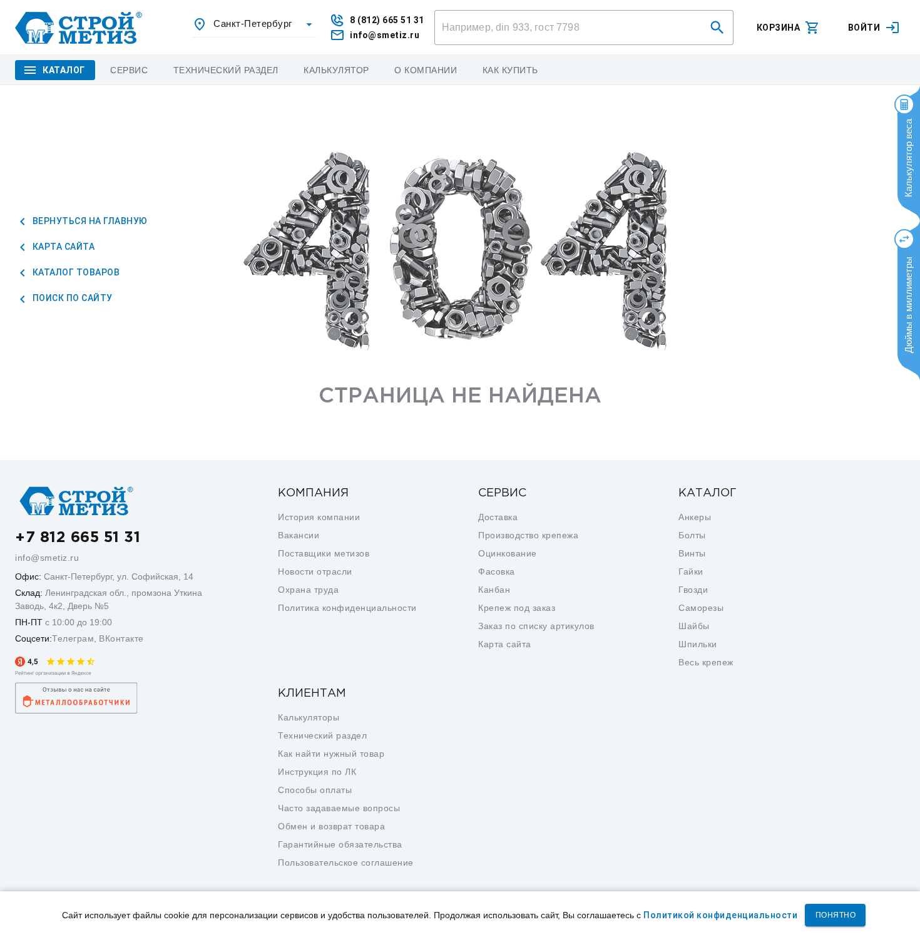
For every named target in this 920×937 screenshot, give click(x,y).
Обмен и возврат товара (331, 826)
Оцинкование (507, 553)
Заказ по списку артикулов (536, 626)
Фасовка (496, 571)
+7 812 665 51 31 (77, 538)
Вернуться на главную (89, 221)
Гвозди (693, 590)
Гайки (690, 571)
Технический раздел (322, 735)
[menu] (129, 70)
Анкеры (694, 517)
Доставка (498, 517)
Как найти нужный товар (331, 754)
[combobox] (254, 24)
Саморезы (700, 608)
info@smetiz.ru (47, 558)
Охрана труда (308, 590)
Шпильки (697, 644)
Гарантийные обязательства (340, 844)
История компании (319, 517)
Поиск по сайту (71, 298)
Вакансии (298, 535)
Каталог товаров (75, 272)
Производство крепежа (528, 535)
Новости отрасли (315, 571)
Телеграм (73, 638)
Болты (692, 535)
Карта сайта (62, 247)
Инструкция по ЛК (317, 772)
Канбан (494, 590)
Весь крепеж (705, 662)
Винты (692, 553)
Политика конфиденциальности (347, 608)
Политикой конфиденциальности (720, 915)
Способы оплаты (315, 790)
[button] (717, 27)
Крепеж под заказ (516, 608)
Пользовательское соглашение (346, 863)
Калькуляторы (308, 717)
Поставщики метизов (323, 553)
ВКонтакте (121, 638)
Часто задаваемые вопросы (339, 808)
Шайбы (694, 626)
